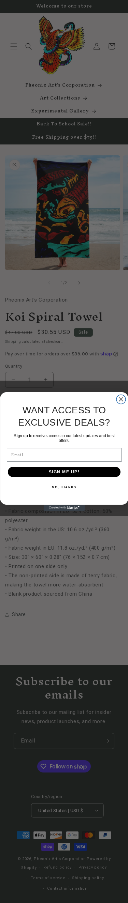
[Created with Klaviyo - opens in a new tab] (64, 508)
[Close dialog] (121, 399)
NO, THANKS (64, 487)
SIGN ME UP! (64, 472)
